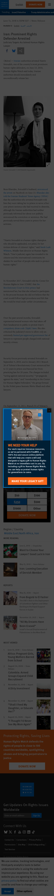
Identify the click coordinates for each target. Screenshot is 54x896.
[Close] (49, 410)
